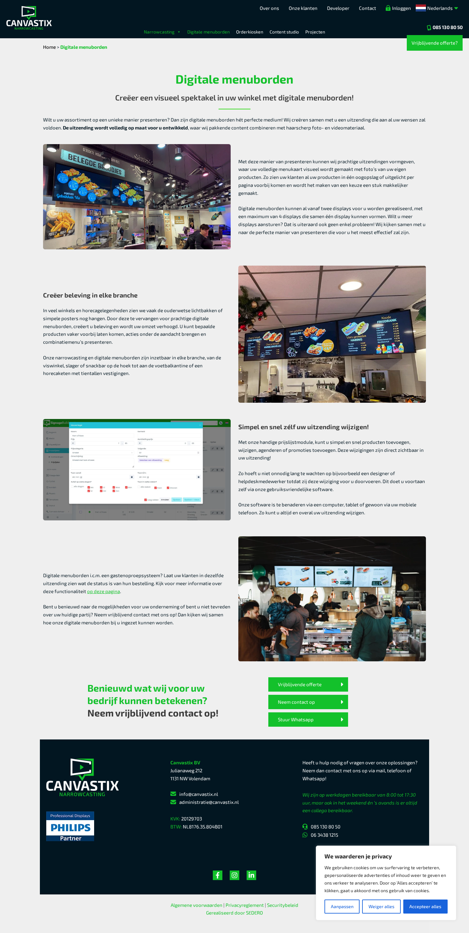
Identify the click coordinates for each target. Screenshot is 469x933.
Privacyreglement (245, 905)
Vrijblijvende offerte (300, 684)
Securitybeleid (282, 905)
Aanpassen (342, 906)
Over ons (269, 8)
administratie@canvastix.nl (209, 802)
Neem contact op (296, 702)
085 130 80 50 (448, 27)
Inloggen (401, 8)
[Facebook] (217, 875)
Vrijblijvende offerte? (435, 43)
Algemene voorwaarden (196, 905)
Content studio (284, 31)
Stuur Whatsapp (296, 719)
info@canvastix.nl (198, 794)
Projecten (315, 31)
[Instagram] (234, 875)
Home (49, 47)
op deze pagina (103, 591)
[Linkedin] (251, 875)
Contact (367, 8)
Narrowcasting (159, 31)
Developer (338, 8)
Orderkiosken (249, 31)
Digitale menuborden (208, 31)
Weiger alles (381, 906)
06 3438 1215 (324, 835)
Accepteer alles (425, 906)
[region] (386, 883)
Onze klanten (303, 8)
